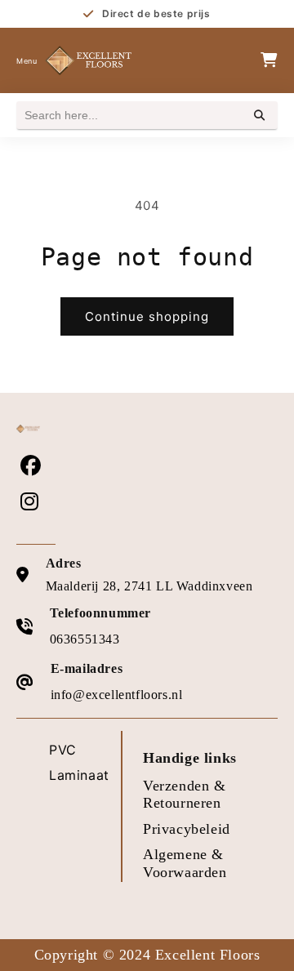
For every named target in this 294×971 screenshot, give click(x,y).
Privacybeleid (186, 829)
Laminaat (79, 775)
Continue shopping (147, 316)
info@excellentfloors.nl (117, 695)
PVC (63, 750)
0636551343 (85, 639)
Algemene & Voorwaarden (185, 863)
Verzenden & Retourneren (184, 794)
